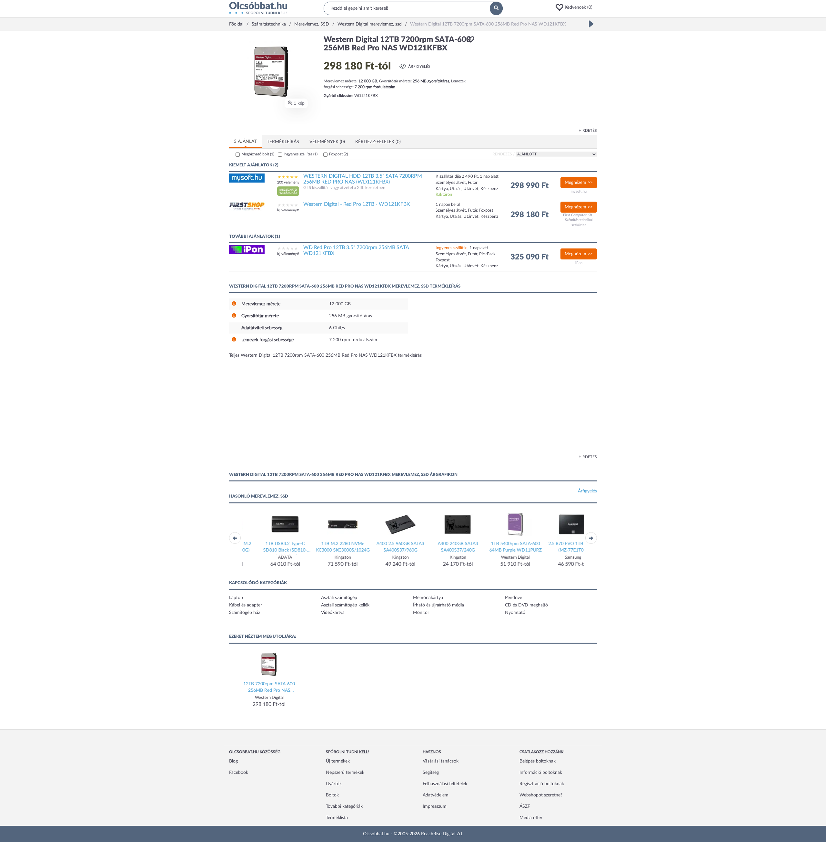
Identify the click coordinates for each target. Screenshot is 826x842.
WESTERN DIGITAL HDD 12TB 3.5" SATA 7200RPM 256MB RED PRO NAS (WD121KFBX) (362, 179)
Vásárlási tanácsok (440, 761)
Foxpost (338, 154)
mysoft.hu (579, 191)
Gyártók (334, 784)
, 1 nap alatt (462, 248)
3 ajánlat (245, 141)
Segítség (431, 772)
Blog (233, 761)
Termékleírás (283, 142)
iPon (578, 263)
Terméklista (337, 818)
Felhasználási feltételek (445, 784)
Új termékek (338, 761)
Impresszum (435, 806)
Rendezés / (503, 154)
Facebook (238, 772)
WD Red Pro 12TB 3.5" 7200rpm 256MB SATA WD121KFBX (356, 250)
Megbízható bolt (257, 154)
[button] (576, 7)
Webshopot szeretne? (540, 795)
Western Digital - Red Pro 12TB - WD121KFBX (356, 204)
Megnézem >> (579, 182)
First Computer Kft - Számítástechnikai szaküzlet (579, 220)
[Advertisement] (539, 81)
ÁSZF (524, 806)
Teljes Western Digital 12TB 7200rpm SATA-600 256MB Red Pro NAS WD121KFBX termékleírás (325, 355)
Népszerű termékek (345, 772)
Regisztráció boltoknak (541, 784)
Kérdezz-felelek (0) (378, 142)
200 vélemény (288, 182)
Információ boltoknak (540, 772)
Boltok (332, 795)
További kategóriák (344, 806)
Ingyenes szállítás (300, 154)
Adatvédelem (435, 795)
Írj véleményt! (288, 210)
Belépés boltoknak (537, 761)
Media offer (530, 818)
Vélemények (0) (327, 142)
